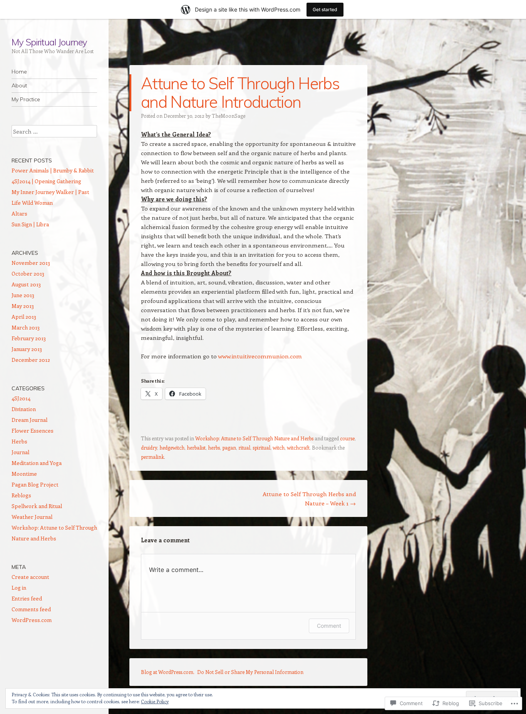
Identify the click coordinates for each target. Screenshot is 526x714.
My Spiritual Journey (49, 42)
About (19, 85)
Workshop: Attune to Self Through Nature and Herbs (254, 438)
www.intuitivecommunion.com (260, 356)
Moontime (24, 473)
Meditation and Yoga (37, 463)
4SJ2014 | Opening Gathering (46, 181)
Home (19, 71)
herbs (214, 447)
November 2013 (31, 262)
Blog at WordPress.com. (167, 672)
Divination (24, 409)
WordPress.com (32, 620)
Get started (325, 9)
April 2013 (24, 316)
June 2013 (23, 295)
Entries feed (27, 598)
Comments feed (31, 609)
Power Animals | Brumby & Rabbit (53, 170)
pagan (229, 447)
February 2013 (29, 338)
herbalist (196, 447)
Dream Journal (29, 419)
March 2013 (26, 327)
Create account (30, 576)
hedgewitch (171, 447)
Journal (20, 452)
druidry (149, 447)
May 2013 (23, 305)
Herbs (19, 441)
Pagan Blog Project (35, 484)
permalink (152, 456)
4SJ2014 (21, 398)
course (347, 438)
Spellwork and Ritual (37, 506)
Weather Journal (32, 516)
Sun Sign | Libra (30, 224)
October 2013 (28, 273)
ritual (244, 447)
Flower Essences (33, 430)
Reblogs (21, 495)
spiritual (261, 447)
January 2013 (27, 349)
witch (279, 447)
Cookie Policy (155, 701)
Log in (19, 587)
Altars (19, 213)
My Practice (26, 99)
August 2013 (26, 284)
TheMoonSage (228, 115)
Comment (329, 625)
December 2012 (31, 359)
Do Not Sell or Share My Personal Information (250, 672)
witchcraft (298, 447)
